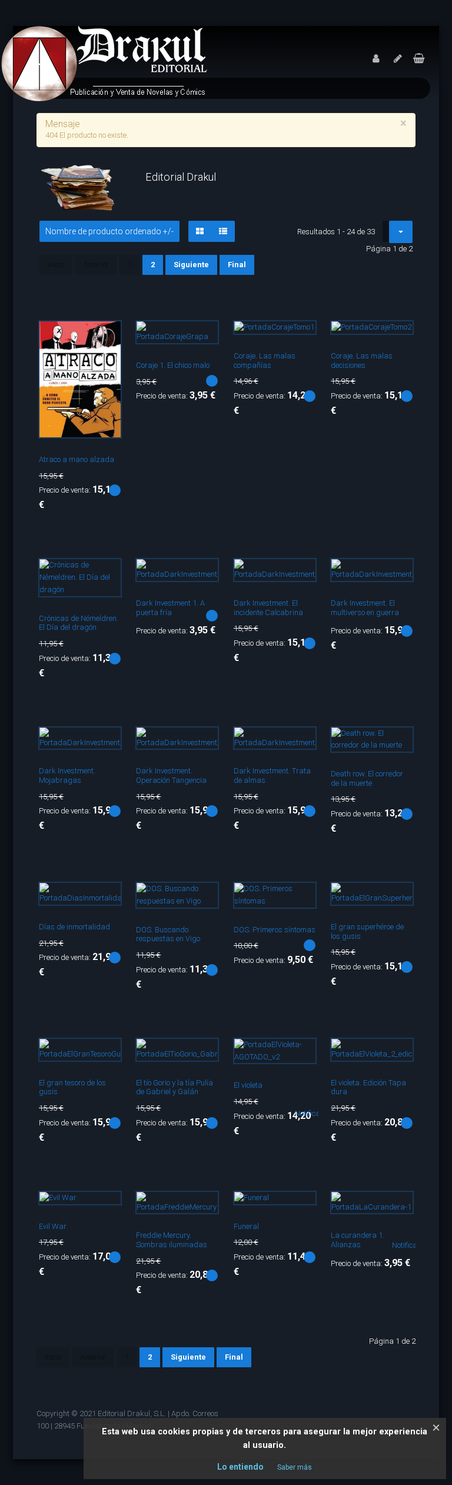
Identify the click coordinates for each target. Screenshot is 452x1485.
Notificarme (314, 1113)
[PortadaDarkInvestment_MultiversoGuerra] (398, 574)
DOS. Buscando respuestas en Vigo (168, 934)
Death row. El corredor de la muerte (367, 778)
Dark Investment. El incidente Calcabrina (268, 608)
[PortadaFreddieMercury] (203, 1206)
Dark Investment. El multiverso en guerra (365, 608)
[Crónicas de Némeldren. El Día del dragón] (106, 574)
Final (237, 264)
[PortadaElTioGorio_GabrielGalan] (203, 1053)
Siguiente (191, 264)
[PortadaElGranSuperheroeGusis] (398, 897)
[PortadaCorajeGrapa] (203, 336)
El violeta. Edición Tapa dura (368, 1087)
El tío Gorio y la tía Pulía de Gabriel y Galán (174, 1087)
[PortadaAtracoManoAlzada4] (106, 336)
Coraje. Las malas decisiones (362, 360)
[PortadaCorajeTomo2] (398, 336)
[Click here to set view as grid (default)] (199, 231)
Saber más (294, 1467)
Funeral (246, 1226)
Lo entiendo (240, 1466)
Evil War (53, 1226)
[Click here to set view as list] (223, 231)
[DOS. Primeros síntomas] (301, 897)
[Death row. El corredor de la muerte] (398, 742)
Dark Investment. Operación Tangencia (171, 775)
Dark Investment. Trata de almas (272, 775)
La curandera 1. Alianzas (357, 1240)
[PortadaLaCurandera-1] (398, 1206)
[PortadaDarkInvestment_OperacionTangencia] (203, 742)
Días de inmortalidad (74, 926)
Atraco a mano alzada (76, 459)
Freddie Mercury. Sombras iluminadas (171, 1240)
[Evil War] (106, 1206)
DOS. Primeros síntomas (274, 929)
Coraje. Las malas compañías (264, 360)
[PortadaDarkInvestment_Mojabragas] (106, 742)
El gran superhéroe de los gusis (367, 931)
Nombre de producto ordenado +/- (109, 231)
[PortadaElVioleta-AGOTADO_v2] (301, 1053)
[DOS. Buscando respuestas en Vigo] (203, 897)
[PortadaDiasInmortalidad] (106, 897)
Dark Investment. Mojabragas (67, 775)
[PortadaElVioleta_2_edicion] (398, 1053)
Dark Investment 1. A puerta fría (170, 608)
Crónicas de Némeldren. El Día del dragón (78, 623)
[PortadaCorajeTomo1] (301, 336)
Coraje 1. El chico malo (173, 365)
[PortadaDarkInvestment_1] (203, 574)
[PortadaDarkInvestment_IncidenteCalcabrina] (301, 574)
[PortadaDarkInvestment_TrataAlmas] (301, 742)
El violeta (248, 1085)
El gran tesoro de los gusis (72, 1087)
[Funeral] (301, 1206)
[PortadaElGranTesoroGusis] (106, 1053)
